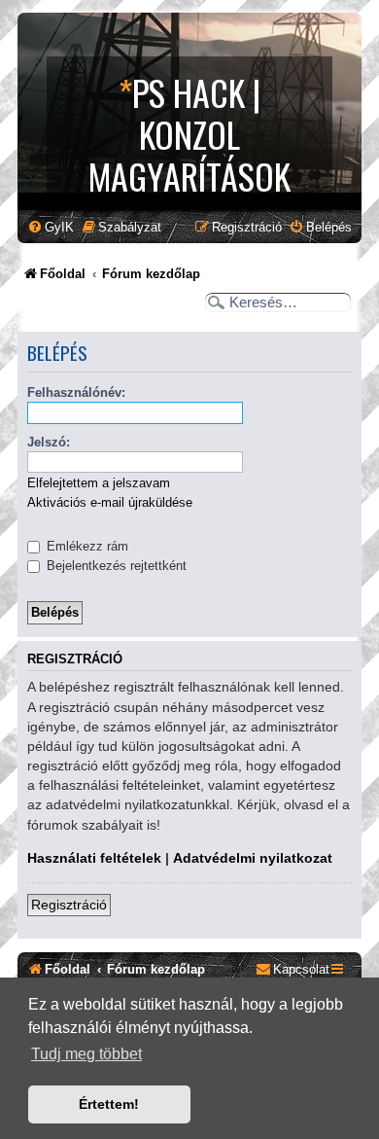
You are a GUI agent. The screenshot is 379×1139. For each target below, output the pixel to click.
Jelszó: (48, 442)
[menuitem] (50, 227)
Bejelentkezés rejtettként (115, 565)
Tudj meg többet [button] (86, 1054)
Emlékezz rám (85, 546)
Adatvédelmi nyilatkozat (252, 858)
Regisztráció (69, 904)
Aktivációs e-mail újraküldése (109, 502)
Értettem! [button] (109, 1104)
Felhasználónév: (76, 392)
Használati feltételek (94, 858)
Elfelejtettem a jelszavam (98, 483)
